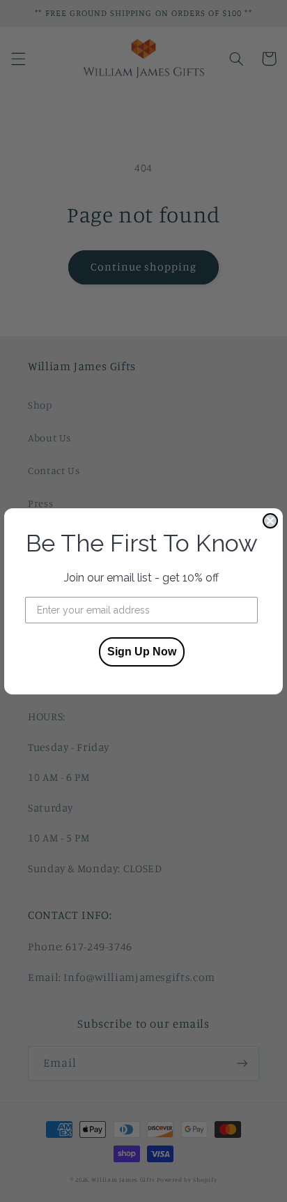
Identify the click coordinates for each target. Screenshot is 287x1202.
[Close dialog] (270, 521)
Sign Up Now (141, 651)
